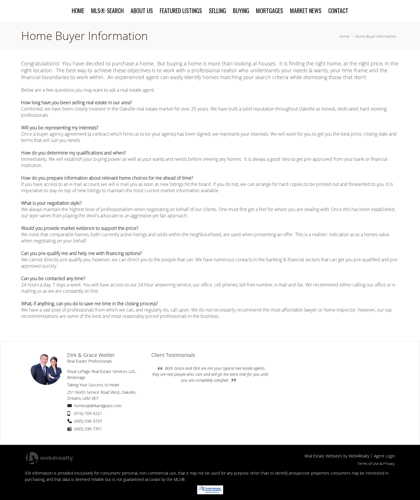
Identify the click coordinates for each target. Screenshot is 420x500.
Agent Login (384, 456)
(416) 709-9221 (88, 413)
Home (344, 36)
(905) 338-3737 (88, 421)
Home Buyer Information (375, 36)
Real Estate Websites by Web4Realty (337, 456)
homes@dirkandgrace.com (97, 405)
